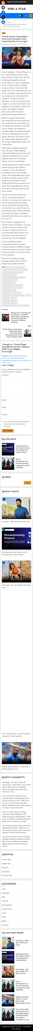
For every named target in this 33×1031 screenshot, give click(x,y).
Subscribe (30, 15)
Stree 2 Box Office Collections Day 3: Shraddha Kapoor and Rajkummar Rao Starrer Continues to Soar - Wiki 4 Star (15, 798)
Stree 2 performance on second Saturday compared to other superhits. (23, 463)
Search (6, 477)
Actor (4, 889)
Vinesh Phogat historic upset (9, 280)
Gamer (4, 913)
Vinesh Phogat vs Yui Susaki (23, 295)
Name (4, 400)
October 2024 (6, 860)
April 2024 (5, 872)
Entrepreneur (7, 909)
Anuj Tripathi (6, 44)
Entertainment (7, 905)
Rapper (4, 921)
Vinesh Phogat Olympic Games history (12, 287)
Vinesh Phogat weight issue (9, 298)
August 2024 (6, 864)
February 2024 (7, 875)
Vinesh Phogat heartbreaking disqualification (13, 277)
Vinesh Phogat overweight (9, 290)
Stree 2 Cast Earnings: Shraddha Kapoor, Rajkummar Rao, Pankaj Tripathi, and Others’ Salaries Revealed (16, 805)
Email (4, 407)
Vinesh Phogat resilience (8, 295)
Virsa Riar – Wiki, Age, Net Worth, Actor (16, 522)
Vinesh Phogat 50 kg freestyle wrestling (12, 272)
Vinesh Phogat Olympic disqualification (12, 285)
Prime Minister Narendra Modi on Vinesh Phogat (14, 270)
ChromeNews (27, 1026)
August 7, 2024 (16, 44)
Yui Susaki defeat (24, 305)
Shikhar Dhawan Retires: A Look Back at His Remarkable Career (23, 1000)
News (3, 33)
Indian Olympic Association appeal (15, 267)
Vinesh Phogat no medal (8, 282)
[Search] (26, 16)
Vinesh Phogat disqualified (9, 275)
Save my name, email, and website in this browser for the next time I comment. (17, 424)
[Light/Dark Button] (21, 16)
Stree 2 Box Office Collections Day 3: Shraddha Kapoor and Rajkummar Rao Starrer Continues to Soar (22, 1014)
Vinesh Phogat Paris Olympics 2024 (11, 293)
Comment (6, 375)
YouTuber (5, 925)
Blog (3, 897)
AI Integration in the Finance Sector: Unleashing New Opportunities (23, 449)
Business (5, 901)
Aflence (11, 72)
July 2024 (5, 867)
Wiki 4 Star (17, 9)
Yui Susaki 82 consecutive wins (10, 305)
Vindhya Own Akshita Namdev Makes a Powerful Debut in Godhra (15, 843)
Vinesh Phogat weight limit (9, 300)
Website (5, 415)
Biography (5, 893)
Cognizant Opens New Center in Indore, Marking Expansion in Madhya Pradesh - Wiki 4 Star (16, 839)
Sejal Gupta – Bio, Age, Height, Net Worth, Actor (22, 971)
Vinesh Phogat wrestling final (9, 303)
